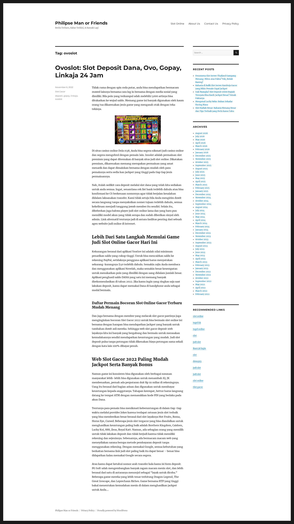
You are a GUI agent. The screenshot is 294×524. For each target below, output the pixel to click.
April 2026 (200, 143)
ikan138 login (199, 348)
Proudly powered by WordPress (112, 510)
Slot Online (177, 23)
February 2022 (202, 294)
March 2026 (201, 146)
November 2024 (203, 197)
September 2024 (203, 204)
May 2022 (200, 284)
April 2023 (200, 258)
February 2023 (202, 265)
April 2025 (200, 181)
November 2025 (203, 159)
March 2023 (201, 262)
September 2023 (203, 242)
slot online (198, 316)
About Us (194, 23)
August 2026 (201, 133)
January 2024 (201, 230)
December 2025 (203, 155)
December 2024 (203, 194)
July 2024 (199, 210)
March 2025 (201, 184)
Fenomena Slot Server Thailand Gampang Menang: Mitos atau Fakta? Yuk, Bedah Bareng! (215, 79)
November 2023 (203, 236)
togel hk (197, 322)
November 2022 (203, 275)
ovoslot (58, 99)
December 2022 (203, 271)
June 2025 (200, 175)
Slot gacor (198, 387)
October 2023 (201, 239)
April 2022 (200, 287)
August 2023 (201, 246)
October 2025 (201, 162)
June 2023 (200, 252)
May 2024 (200, 217)
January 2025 (201, 191)
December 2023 (203, 233)
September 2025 (203, 165)
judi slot (197, 342)
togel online (199, 329)
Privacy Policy (230, 23)
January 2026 (201, 152)
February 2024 (202, 226)
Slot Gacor (60, 91)
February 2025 (202, 188)
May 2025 (200, 178)
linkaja (74, 96)
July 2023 (199, 249)
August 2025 (201, 168)
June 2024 (200, 213)
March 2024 (201, 223)
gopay (67, 96)
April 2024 (200, 220)
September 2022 (203, 281)
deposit (59, 96)
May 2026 (200, 139)
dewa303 (197, 361)
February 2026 (202, 149)
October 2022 (201, 278)
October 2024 (201, 201)
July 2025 (199, 172)
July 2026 (200, 136)
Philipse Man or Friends (81, 23)
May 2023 (200, 255)
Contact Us (211, 23)
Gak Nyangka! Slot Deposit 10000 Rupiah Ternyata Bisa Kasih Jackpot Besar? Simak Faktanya (215, 95)
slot (195, 335)
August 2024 (201, 207)
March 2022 (201, 291)
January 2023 (201, 268)
